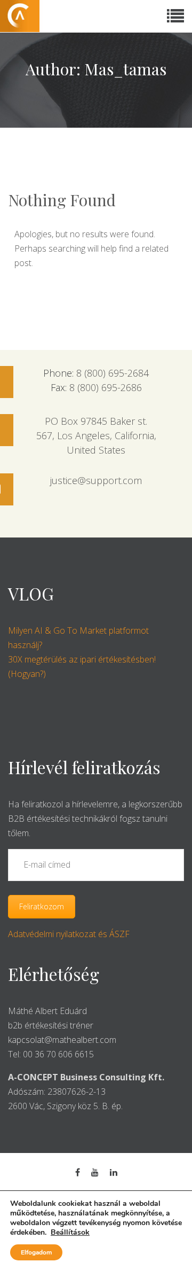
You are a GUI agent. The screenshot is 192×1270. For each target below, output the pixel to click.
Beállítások (70, 1232)
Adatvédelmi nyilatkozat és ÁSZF (69, 934)
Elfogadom (36, 1252)
